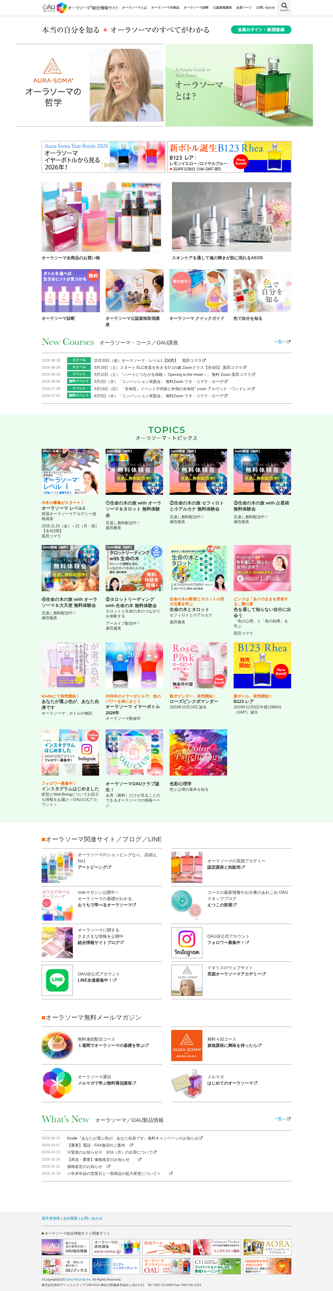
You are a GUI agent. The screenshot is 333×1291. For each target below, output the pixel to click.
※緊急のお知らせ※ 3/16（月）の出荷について (109, 1152)
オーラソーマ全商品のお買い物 (71, 258)
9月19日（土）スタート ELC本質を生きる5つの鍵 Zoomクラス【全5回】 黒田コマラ (168, 367)
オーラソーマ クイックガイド (197, 318)
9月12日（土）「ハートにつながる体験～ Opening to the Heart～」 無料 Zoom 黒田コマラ (172, 374)
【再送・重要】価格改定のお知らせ (102, 1159)
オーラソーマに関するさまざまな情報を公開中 (101, 936)
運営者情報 (51, 1218)
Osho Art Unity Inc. (79, 1279)
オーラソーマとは (134, 7)
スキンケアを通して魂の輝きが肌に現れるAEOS (217, 258)
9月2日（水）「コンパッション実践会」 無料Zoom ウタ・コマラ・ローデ (158, 381)
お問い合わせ (265, 7)
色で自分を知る (247, 318)
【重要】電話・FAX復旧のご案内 (98, 1145)
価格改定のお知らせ (86, 1166)
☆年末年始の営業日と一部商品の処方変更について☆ (118, 1173)
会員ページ (244, 7)
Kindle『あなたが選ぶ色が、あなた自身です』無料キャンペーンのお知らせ (132, 1138)
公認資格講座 (222, 7)
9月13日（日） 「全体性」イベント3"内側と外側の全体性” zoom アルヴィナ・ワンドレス (172, 389)
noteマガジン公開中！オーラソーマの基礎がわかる (105, 898)
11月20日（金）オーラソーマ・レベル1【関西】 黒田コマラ (148, 360)
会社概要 (70, 1218)
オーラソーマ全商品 (165, 7)
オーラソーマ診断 (196, 7)
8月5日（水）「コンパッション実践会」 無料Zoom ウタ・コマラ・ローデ (158, 396)
